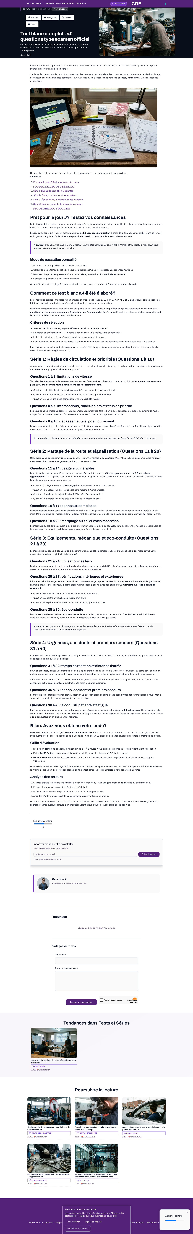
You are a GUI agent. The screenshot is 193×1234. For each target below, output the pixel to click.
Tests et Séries (34, 3)
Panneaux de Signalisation (60, 3)
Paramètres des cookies (77, 1228)
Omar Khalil (25, 55)
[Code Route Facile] (148, 3)
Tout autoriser (73, 1222)
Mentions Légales (155, 1222)
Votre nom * (60, 954)
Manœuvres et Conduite (41, 1222)
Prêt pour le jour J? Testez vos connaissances (56, 182)
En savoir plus (110, 1216)
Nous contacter (136, 1222)
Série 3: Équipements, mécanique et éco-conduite (58, 199)
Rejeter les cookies (93, 1222)
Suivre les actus (149, 854)
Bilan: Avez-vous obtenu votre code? (51, 208)
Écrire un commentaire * (66, 968)
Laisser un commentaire (81, 1002)
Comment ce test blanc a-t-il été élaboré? (53, 186)
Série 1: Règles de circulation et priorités (53, 191)
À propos (81, 3)
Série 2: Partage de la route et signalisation (54, 195)
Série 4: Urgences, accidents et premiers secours (57, 204)
